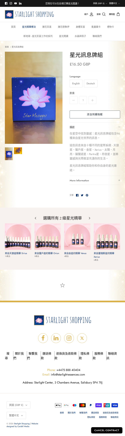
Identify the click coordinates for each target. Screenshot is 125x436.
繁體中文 (113, 3)
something (65, 4)
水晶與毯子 (80, 36)
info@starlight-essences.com (63, 374)
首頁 (13, 26)
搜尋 (62, 412)
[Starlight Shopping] (29, 14)
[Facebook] (6, 3)
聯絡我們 (97, 36)
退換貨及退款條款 (110, 412)
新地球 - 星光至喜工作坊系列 (38, 36)
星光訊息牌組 (17, 46)
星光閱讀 (63, 36)
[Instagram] (11, 3)
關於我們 (72, 412)
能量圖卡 (96, 26)
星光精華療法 (29, 26)
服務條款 (103, 417)
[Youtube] (15, 3)
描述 (72, 127)
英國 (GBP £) (98, 3)
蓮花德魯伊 (63, 26)
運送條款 (95, 412)
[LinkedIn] (20, 3)
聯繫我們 (83, 412)
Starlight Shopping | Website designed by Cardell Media (22, 425)
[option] (33, 98)
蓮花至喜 (46, 26)
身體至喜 (80, 26)
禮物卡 (110, 26)
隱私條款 (91, 417)
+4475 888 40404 (63, 370)
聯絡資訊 (114, 417)
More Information (79, 180)
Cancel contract (106, 430)
